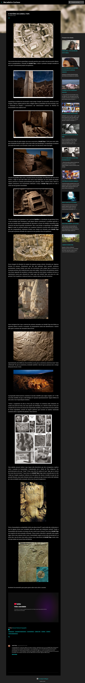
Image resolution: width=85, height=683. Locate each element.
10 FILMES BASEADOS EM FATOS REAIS (70, 113)
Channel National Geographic (19, 628)
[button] (9, 18)
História (43, 631)
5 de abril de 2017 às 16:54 (22, 645)
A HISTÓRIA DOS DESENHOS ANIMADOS (70, 181)
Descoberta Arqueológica (20, 631)
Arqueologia (11, 631)
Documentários (30, 631)
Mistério (48, 631)
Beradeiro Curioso (11, 2)
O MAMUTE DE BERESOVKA (67, 244)
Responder (14, 654)
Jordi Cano (14, 645)
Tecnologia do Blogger (43, 678)
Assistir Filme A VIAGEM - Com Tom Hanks (70, 223)
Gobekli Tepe (37, 631)
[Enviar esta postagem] (9, 630)
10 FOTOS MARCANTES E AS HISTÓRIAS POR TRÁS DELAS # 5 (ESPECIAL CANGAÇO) (70, 70)
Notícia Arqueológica (13, 633)
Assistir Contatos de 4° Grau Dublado (69, 202)
